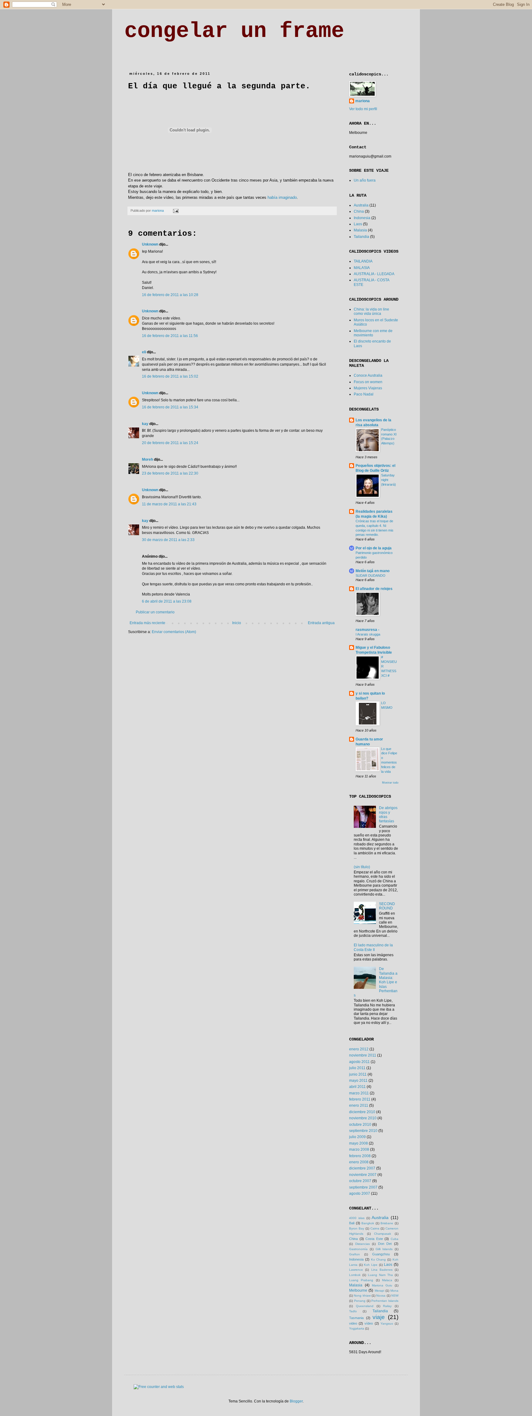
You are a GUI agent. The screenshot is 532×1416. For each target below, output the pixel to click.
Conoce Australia (368, 375)
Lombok (355, 1275)
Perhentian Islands (384, 1300)
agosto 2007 (359, 1193)
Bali (351, 1223)
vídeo (369, 1323)
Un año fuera (365, 180)
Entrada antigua (321, 623)
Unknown (150, 244)
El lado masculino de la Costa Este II (373, 947)
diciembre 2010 (362, 1112)
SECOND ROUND (387, 906)
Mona (394, 1290)
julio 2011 (357, 1068)
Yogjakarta (356, 1328)
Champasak (382, 1233)
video (353, 1323)
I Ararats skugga (368, 634)
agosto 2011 (359, 1062)
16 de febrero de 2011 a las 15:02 (170, 376)
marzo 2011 (359, 1093)
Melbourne (358, 1290)
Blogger (296, 1401)
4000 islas (357, 1218)
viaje (379, 1317)
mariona (362, 101)
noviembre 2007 (363, 1175)
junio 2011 (358, 1074)
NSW (394, 1295)
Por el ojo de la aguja (374, 548)
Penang (359, 1300)
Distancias (362, 1244)
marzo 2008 (359, 1149)
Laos (358, 224)
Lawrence (356, 1269)
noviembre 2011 (362, 1055)
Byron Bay (356, 1228)
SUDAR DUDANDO (370, 575)
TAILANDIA (363, 261)
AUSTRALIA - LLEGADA (374, 274)
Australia (361, 205)
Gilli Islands (384, 1249)
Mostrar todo (390, 782)
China (359, 211)
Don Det (385, 1244)
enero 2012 (359, 1049)
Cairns (374, 1228)
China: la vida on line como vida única (371, 311)
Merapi (379, 1290)
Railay (387, 1306)
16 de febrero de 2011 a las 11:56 (170, 336)
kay (145, 424)
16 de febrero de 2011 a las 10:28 (170, 295)
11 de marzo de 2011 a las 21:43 (169, 504)
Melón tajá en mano (372, 571)
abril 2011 (357, 1087)
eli (144, 352)
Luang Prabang (361, 1280)
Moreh (147, 459)
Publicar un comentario (155, 612)
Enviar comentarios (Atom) (174, 632)
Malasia (360, 230)
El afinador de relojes (374, 589)
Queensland (364, 1306)
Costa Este (374, 1239)
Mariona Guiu (382, 1285)
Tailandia (361, 237)
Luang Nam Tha (380, 1275)
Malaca (387, 1280)
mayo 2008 (358, 1143)
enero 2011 (358, 1105)
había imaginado (282, 197)
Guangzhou (381, 1254)
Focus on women (368, 382)
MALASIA (362, 268)
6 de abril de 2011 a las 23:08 (166, 601)
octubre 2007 (360, 1181)
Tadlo (353, 1311)
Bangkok (367, 1223)
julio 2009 (357, 1137)
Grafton (354, 1254)
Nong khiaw (362, 1295)
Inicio (236, 623)
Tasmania (356, 1318)
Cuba (394, 1239)
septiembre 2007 (363, 1187)
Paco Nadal (363, 394)
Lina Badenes (382, 1269)
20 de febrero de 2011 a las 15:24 (170, 443)
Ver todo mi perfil (363, 109)
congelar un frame (234, 31)
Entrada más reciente (147, 623)
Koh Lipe (370, 1264)
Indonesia (362, 218)
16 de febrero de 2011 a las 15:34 (170, 407)
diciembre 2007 (362, 1168)
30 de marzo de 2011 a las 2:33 (168, 540)
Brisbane (387, 1223)
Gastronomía (358, 1249)
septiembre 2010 (363, 1131)
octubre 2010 (360, 1124)
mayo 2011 (358, 1080)
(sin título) (362, 867)
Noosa (380, 1295)
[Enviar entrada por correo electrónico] (175, 210)
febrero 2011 (359, 1099)
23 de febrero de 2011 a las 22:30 (170, 473)
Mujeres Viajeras (368, 388)
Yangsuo (387, 1323)
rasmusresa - (367, 630)
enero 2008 (359, 1162)
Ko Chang (378, 1259)
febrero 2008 (360, 1156)
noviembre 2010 (363, 1118)
